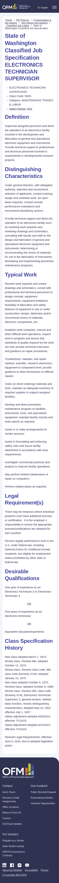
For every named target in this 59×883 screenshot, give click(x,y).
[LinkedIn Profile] (4, 865)
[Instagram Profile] (19, 865)
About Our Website (12, 870)
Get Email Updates (12, 824)
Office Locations (10, 807)
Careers (6, 818)
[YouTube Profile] (27, 865)
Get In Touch (8, 792)
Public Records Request (43, 792)
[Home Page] (18, 771)
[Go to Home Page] (16, 6)
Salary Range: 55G (20, 108)
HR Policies (22, 20)
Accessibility (31, 870)
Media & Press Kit (11, 812)
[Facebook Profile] (12, 865)
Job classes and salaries (34, 23)
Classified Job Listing (17, 25)
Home (8, 20)
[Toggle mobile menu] (54, 7)
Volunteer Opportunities (43, 803)
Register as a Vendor (13, 840)
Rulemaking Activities (42, 797)
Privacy (44, 870)
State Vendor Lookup (13, 846)
